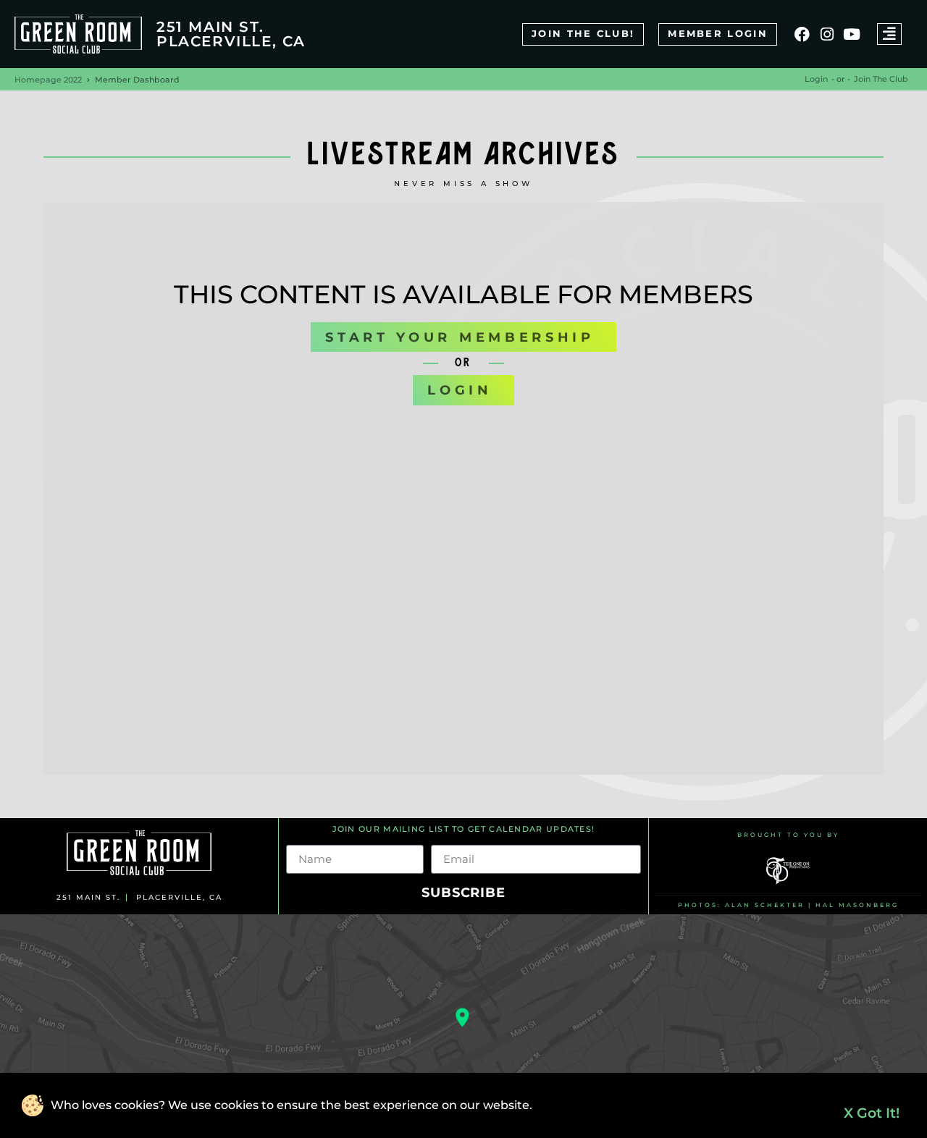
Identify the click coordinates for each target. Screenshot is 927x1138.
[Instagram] (826, 33)
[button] (889, 34)
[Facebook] (802, 33)
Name (304, 839)
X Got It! (871, 1112)
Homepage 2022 (48, 80)
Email (447, 839)
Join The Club (881, 79)
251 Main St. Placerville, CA (231, 34)
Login (816, 79)
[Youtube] (852, 33)
